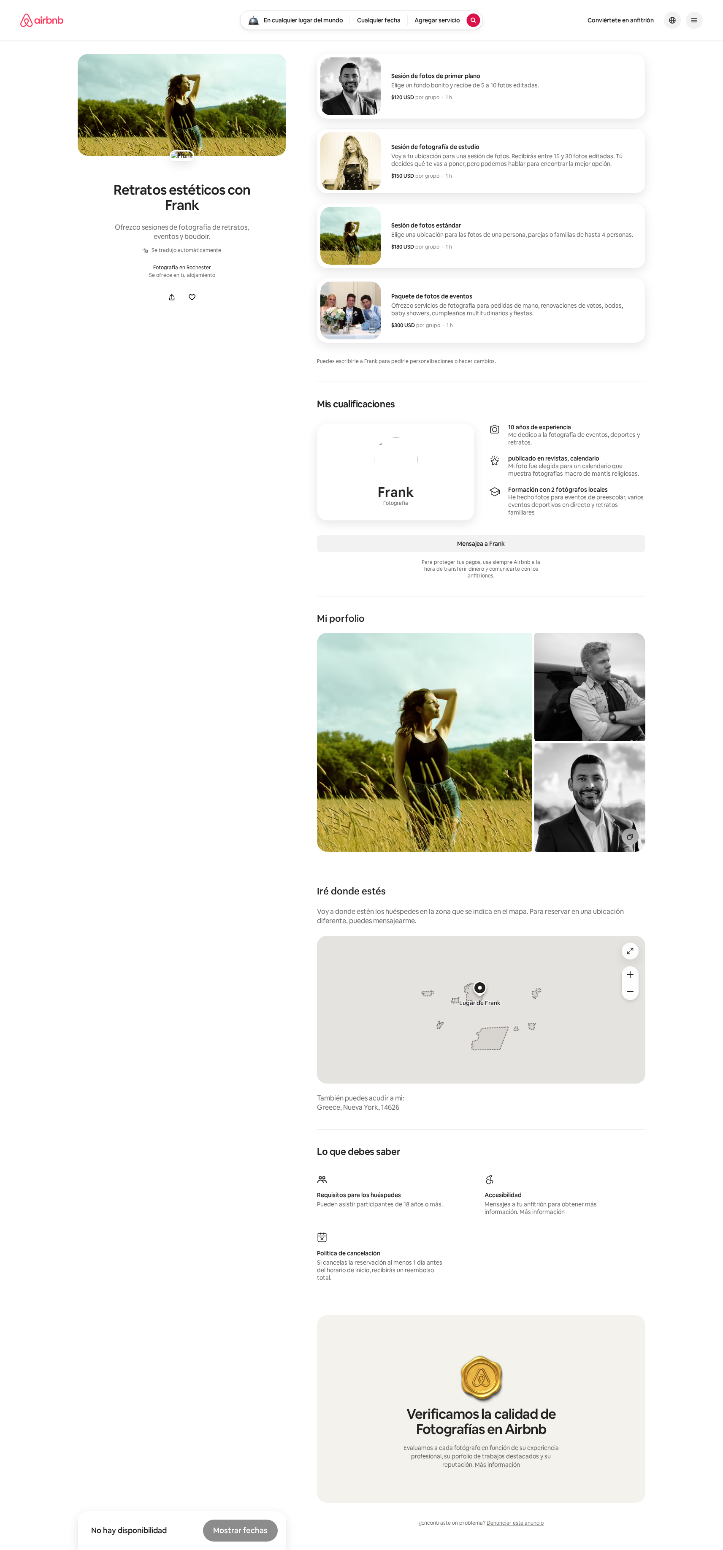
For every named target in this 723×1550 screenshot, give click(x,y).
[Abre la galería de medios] (182, 105)
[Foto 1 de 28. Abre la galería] (424, 742)
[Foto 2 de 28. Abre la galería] (589, 687)
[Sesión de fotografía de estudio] (481, 161)
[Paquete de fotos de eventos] (481, 310)
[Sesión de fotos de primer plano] (481, 86)
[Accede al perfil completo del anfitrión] (395, 471)
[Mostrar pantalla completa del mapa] (630, 951)
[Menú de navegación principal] (694, 20)
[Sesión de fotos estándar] (481, 235)
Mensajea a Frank (481, 543)
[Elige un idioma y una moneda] (672, 20)
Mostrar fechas (240, 1530)
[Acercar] (630, 974)
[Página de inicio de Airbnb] (41, 20)
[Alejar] (630, 991)
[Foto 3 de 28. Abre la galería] (589, 797)
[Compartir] (171, 297)
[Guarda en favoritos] (192, 297)
